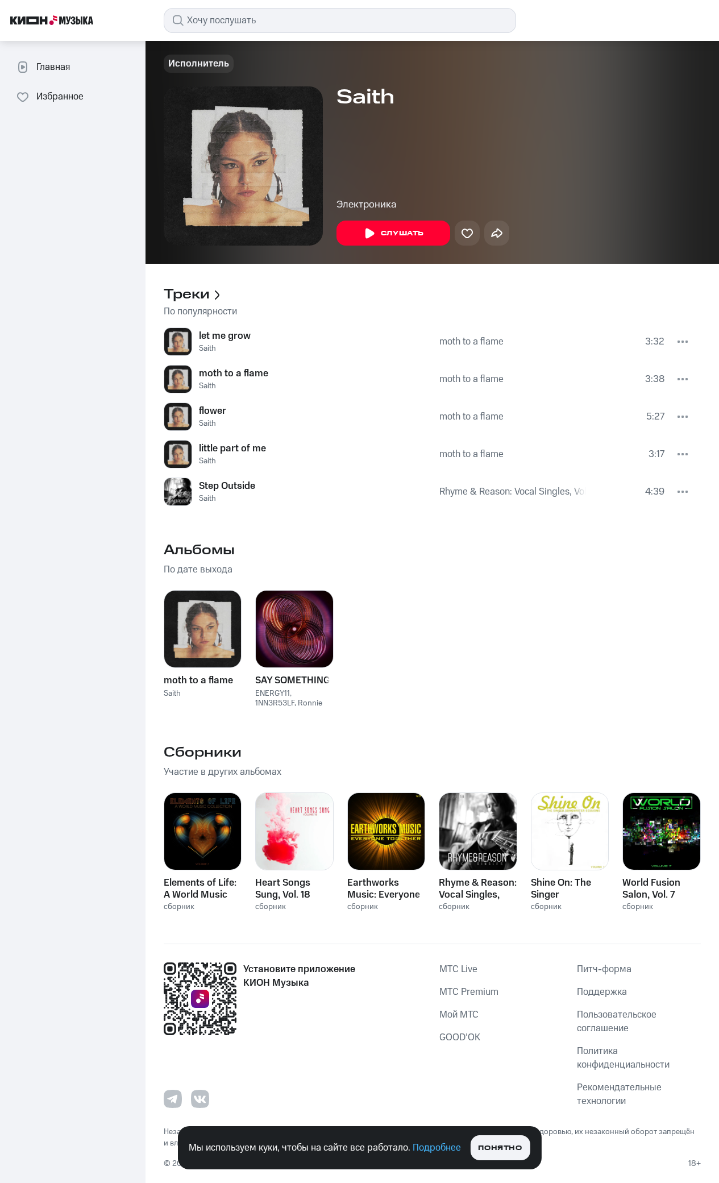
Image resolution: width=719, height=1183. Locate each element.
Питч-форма (604, 969)
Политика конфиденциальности (623, 1058)
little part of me (232, 448)
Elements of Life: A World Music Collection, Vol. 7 (200, 888)
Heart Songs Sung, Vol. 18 (282, 888)
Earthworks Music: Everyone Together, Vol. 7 (383, 888)
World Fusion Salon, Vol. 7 (651, 888)
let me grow (225, 336)
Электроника (366, 204)
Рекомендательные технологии (619, 1094)
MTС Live (458, 969)
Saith (207, 348)
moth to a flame (471, 341)
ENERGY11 (272, 693)
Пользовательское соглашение (616, 1021)
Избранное (60, 96)
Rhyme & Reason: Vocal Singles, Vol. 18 (513, 492)
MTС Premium (468, 992)
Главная (53, 67)
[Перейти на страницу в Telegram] (173, 1099)
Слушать (402, 233)
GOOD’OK (459, 1037)
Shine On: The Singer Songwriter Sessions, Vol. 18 (567, 888)
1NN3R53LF (274, 703)
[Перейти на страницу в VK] (200, 1099)
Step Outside (227, 486)
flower (212, 411)
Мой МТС (459, 1015)
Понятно (500, 1148)
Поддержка (602, 992)
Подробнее (437, 1148)
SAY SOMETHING (292, 680)
